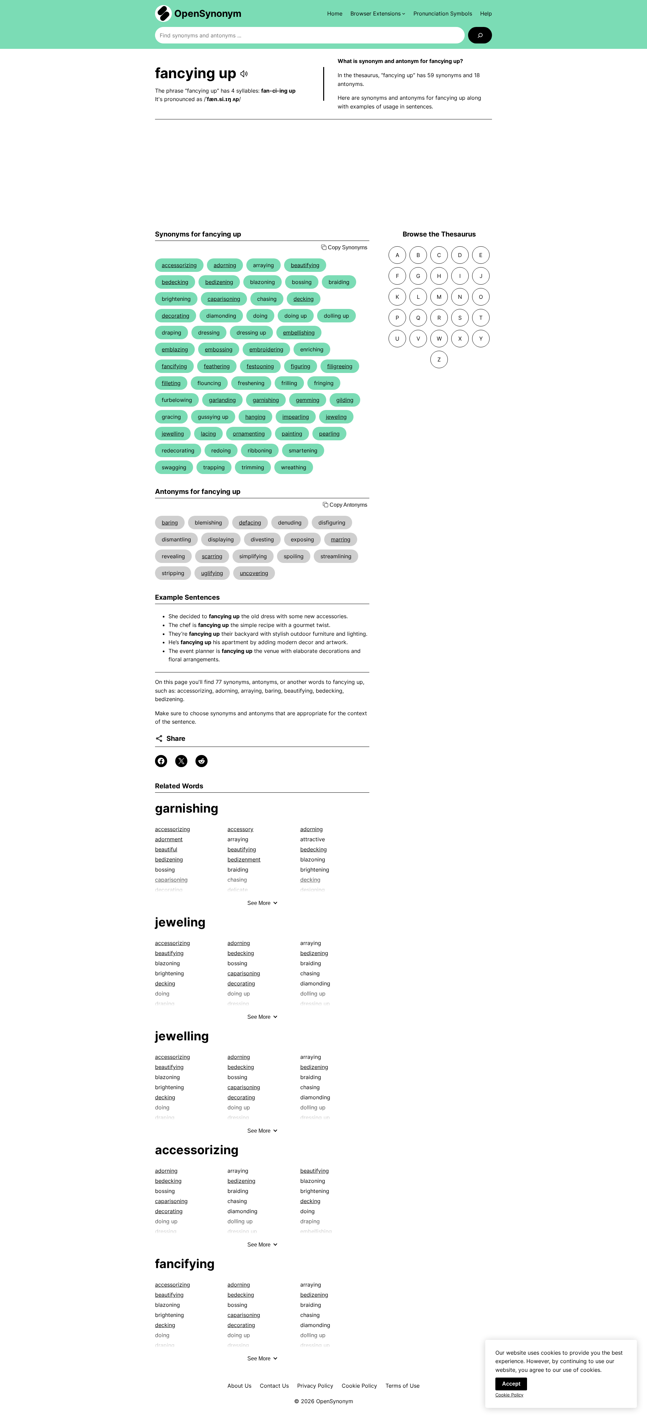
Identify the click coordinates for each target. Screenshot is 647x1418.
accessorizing (179, 265)
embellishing (299, 332)
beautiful (166, 849)
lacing (208, 433)
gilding (344, 400)
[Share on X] (181, 761)
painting (292, 433)
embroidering (266, 349)
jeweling (336, 416)
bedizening (219, 282)
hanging (255, 416)
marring (340, 539)
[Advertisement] (323, 175)
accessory (240, 829)
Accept (511, 1384)
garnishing (266, 400)
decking (304, 298)
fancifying (174, 366)
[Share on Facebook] (161, 761)
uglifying (212, 573)
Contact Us (274, 1385)
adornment (169, 839)
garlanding (222, 400)
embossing (219, 349)
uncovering (254, 573)
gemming (307, 400)
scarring (212, 556)
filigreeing (339, 366)
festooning (260, 366)
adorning (225, 265)
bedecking (175, 282)
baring (170, 522)
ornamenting (249, 433)
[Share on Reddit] (201, 761)
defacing (250, 522)
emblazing (175, 349)
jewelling (173, 433)
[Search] (480, 35)
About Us (239, 1385)
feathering (217, 366)
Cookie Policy (359, 1385)
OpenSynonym (208, 13)
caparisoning (224, 298)
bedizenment (243, 859)
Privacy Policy (315, 1385)
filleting (171, 383)
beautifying (305, 265)
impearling (295, 416)
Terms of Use (403, 1385)
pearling (329, 433)
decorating (175, 315)
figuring (300, 366)
